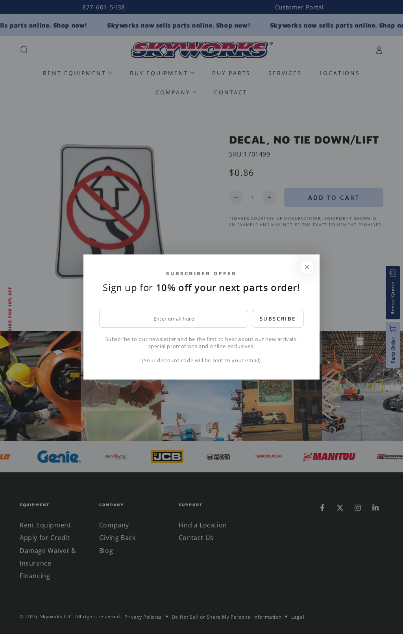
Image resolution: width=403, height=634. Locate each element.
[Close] (307, 267)
